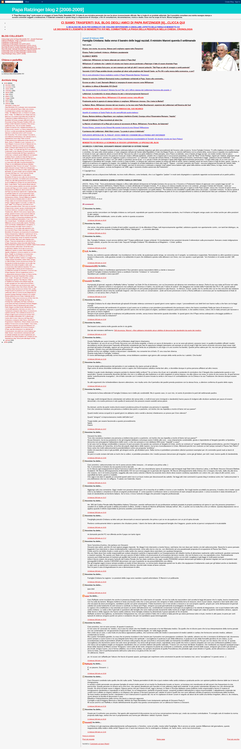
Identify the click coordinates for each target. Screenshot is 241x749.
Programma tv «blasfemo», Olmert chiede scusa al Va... (22, 322)
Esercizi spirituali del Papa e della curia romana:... (20, 109)
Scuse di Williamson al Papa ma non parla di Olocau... (21, 182)
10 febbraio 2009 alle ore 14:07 (96, 429)
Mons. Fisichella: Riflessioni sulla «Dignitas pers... (20, 239)
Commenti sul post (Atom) (99, 744)
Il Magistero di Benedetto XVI (11, 42)
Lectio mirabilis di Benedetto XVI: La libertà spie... (20, 316)
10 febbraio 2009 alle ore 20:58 (96, 673)
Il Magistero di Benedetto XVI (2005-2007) (16, 44)
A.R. (86, 251)
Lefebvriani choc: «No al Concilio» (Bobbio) (18, 125)
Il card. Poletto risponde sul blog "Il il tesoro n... (19, 160)
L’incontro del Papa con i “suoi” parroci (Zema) (19, 173)
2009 (6, 83)
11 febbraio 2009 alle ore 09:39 (96, 719)
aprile (7, 100)
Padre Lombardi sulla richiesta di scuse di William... (20, 147)
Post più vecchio (233, 739)
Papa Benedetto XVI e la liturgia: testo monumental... (21, 107)
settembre (8, 90)
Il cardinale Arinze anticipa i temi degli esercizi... (19, 111)
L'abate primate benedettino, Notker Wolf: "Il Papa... (20, 259)
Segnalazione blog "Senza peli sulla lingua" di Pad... (20, 338)
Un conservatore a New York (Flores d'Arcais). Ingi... (21, 287)
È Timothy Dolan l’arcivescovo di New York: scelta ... (21, 289)
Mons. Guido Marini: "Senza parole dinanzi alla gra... (21, 184)
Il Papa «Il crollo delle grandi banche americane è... (20, 180)
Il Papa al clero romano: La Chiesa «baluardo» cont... (21, 129)
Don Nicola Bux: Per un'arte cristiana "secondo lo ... (20, 135)
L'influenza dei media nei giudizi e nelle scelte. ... (19, 265)
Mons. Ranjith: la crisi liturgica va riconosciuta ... (19, 254)
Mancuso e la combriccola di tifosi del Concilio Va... (20, 116)
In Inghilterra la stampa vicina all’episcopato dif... (19, 281)
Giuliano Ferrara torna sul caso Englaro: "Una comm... (21, 323)
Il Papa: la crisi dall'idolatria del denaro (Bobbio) (19, 164)
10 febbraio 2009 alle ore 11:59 (96, 319)
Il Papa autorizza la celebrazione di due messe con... (21, 140)
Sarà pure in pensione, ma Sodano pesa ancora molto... (22, 179)
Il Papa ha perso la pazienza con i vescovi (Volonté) (20, 290)
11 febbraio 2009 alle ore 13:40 (96, 732)
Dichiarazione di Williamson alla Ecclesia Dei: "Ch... (20, 190)
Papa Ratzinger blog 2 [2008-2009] (48, 9)
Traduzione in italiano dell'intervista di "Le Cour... (19, 118)
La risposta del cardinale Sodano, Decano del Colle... (21, 235)
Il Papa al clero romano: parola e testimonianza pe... (20, 208)
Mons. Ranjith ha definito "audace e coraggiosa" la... (21, 257)
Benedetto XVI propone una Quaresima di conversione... (22, 232)
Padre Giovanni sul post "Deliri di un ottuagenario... (20, 168)
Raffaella (89, 664)
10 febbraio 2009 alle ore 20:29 (96, 582)
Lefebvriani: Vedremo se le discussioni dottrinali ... (20, 146)
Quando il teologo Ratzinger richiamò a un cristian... (20, 294)
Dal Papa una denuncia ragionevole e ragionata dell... (21, 191)
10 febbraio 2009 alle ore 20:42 (96, 593)
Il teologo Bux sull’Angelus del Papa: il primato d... (20, 301)
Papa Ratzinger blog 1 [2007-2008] (14, 53)
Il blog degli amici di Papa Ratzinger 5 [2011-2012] (19, 45)
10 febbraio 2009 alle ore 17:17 (96, 538)
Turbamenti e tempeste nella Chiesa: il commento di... (21, 311)
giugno (7, 96)
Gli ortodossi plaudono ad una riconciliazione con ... (20, 325)
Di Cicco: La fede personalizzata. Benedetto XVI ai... (21, 131)
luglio (7, 94)
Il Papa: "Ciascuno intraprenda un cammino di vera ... (21, 241)
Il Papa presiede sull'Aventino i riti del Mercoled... (19, 246)
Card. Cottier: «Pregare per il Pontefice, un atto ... (20, 278)
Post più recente (88, 739)
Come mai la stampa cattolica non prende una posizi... (21, 186)
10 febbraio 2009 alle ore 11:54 (96, 296)
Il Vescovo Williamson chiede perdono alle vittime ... (20, 195)
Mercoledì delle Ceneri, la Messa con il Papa (18, 256)
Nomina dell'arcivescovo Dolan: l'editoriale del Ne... (20, 296)
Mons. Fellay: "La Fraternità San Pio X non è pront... (21, 149)
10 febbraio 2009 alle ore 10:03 (96, 263)
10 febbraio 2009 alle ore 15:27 (96, 497)
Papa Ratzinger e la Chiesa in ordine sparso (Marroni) (21, 169)
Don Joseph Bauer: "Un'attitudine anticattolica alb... (20, 221)
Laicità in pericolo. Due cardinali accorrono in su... (20, 312)
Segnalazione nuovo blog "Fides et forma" (17, 138)
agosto (7, 92)
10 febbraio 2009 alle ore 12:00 (96, 334)
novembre (8, 87)
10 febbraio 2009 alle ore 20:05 (96, 571)
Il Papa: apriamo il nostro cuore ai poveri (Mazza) (20, 213)
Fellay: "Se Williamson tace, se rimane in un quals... (20, 112)
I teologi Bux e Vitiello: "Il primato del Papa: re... (19, 300)
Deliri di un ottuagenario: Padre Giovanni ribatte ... (20, 215)
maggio (7, 98)
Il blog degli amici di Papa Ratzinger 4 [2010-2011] (19, 50)
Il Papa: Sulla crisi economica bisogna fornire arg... (20, 201)
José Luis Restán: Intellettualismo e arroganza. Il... (20, 224)
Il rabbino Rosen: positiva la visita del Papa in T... (20, 157)
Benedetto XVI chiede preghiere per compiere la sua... (21, 336)
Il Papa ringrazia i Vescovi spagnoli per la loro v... (20, 272)
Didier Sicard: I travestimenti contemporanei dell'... (20, 333)
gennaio (8, 340)
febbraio (8, 103)
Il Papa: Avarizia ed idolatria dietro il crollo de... (19, 199)
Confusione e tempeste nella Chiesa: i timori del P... (20, 320)
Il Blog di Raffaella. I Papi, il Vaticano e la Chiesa (18, 40)
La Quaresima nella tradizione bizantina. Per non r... (20, 267)
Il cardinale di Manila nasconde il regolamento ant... (20, 334)
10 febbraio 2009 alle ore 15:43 (96, 512)
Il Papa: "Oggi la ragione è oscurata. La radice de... (20, 202)
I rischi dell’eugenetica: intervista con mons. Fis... (20, 309)
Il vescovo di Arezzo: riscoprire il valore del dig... (19, 210)
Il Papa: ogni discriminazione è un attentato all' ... (19, 329)
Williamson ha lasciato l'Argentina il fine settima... (19, 276)
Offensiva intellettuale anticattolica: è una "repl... (19, 219)
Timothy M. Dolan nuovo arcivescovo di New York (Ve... (22, 298)
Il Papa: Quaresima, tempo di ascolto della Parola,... (20, 243)
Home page (161, 739)
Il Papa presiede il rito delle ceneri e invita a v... (19, 226)
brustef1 (88, 281)
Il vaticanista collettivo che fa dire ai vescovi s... (19, 248)
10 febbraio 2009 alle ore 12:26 (96, 359)
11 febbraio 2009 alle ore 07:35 (96, 706)
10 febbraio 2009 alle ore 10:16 (96, 277)
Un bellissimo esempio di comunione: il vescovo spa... (21, 270)
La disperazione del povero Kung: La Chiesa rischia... (21, 274)
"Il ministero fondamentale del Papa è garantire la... (20, 153)
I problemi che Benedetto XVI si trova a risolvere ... (20, 327)
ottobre (7, 89)
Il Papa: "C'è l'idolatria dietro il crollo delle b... (18, 175)
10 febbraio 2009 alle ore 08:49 (96, 220)
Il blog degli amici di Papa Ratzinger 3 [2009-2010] (19, 52)
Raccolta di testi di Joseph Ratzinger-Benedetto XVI (19, 47)
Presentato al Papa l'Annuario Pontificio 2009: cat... (20, 122)
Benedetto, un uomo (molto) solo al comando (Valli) (20, 171)
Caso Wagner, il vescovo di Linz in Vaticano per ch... (21, 144)
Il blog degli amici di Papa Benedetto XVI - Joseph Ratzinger (22, 39)
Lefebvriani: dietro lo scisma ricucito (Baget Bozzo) (20, 292)
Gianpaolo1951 (91, 266)
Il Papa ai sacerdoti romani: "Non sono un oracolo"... (21, 206)
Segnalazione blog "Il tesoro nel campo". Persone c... (21, 166)
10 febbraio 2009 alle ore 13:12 (96, 386)
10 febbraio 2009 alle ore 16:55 (96, 527)
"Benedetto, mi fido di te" (12, 105)
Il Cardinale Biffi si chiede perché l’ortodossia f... (19, 268)
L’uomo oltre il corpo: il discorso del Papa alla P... (19, 318)
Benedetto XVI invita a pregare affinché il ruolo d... (20, 120)
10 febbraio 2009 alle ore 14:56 (96, 458)
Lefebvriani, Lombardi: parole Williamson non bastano (21, 155)
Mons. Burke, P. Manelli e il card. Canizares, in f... (20, 142)
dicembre (8, 85)
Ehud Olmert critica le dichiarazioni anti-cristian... (20, 305)
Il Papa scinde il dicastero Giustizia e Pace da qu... (20, 124)
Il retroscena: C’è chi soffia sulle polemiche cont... (20, 228)
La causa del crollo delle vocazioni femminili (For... (20, 162)
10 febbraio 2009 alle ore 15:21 (96, 483)
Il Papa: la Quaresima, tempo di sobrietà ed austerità (21, 237)
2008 (6, 342)
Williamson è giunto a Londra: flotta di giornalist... (19, 250)
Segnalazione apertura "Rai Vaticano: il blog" (18, 279)
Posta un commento (88, 736)
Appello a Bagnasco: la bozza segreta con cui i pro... (21, 252)
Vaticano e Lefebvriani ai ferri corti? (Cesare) (18, 133)
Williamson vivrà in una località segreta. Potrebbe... (20, 223)
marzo (7, 101)
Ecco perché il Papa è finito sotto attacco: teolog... (20, 230)
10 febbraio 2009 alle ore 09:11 (96, 233)
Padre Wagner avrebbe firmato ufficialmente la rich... (21, 307)
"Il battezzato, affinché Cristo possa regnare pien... (20, 212)
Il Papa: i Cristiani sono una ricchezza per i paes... (20, 285)
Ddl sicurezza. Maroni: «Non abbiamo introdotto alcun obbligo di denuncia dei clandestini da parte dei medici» (157, 330)
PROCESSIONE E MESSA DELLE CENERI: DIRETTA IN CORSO (25, 245)
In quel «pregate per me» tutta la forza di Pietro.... (20, 283)
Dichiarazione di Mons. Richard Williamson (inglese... (21, 197)
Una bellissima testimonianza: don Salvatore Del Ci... (21, 136)
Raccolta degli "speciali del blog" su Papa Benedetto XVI (21, 49)
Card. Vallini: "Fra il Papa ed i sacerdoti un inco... (19, 204)
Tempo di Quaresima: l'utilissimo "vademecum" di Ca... (21, 234)
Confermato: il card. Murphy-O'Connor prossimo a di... (21, 151)
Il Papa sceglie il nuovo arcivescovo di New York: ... (20, 314)
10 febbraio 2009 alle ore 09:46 (96, 248)
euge (87, 596)
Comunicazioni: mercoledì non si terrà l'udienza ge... (21, 331)
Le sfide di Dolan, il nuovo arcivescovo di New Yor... (20, 261)
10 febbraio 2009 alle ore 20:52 (96, 619)
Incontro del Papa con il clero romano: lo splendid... (20, 188)
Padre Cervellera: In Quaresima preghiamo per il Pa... (21, 217)
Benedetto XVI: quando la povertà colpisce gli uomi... (21, 158)
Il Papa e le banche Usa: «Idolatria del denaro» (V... (20, 127)
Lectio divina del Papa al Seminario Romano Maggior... (21, 303)
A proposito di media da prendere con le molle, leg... (20, 263)
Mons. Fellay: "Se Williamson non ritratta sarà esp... (20, 114)
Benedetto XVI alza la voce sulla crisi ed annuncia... (20, 177)
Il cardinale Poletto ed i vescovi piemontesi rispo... (20, 193)
